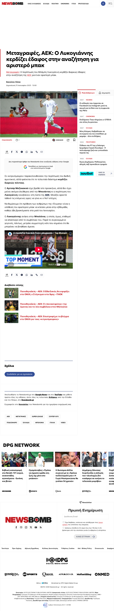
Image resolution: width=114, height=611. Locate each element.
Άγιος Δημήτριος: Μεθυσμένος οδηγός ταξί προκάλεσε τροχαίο (93, 163)
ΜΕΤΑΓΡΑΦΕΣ (21, 416)
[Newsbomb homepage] (12, 3)
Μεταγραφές (12, 72)
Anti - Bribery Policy (85, 548)
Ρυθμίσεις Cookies (67, 548)
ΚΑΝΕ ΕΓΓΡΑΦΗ (83, 537)
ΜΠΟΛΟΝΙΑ (39, 422)
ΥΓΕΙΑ (73, 4)
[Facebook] (16, 527)
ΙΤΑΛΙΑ (52, 422)
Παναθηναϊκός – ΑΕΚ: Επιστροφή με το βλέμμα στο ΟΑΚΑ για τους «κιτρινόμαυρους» (44, 318)
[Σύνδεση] (103, 3)
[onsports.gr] (30, 574)
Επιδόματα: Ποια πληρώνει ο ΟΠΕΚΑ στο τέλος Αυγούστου (95, 120)
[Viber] (21, 527)
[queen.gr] (48, 574)
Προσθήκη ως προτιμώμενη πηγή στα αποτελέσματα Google (40, 167)
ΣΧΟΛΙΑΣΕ (59, 140)
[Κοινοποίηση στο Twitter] (17, 152)
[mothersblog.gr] (84, 574)
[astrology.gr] (66, 574)
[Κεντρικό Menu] (110, 3)
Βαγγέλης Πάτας (13, 82)
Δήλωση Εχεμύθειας (32, 548)
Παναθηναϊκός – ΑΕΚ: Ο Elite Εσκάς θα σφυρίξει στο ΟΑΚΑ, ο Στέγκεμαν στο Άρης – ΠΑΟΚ (44, 293)
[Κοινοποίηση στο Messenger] (21, 152)
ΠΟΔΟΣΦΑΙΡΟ (7, 140)
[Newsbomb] (28, 520)
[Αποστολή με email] (42, 152)
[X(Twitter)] (31, 527)
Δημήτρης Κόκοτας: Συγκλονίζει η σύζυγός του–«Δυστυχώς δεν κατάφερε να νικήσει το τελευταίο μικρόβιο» (93, 475)
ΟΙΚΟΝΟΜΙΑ (65, 4)
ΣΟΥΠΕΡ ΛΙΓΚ (54, 416)
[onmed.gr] (102, 574)
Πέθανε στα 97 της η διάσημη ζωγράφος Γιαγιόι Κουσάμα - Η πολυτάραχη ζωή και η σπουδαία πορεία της (93, 149)
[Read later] (74, 140)
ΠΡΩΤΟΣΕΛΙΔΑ (83, 4)
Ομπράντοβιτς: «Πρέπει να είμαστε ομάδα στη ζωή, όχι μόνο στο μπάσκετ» (40, 474)
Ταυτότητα (5, 548)
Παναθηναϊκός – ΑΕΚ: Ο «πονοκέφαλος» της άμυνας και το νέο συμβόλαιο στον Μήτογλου (43, 305)
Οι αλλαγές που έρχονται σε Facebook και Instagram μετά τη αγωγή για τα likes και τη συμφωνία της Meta (94, 107)
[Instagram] (26, 527)
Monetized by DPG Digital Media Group (64, 583)
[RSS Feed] (41, 527)
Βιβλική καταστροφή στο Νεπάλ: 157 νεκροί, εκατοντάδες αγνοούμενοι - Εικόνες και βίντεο (12, 475)
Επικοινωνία (99, 548)
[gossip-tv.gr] (12, 574)
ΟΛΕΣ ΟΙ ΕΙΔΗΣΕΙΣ (34, 4)
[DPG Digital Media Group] (57, 561)
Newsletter (23, 404)
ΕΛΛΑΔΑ (46, 4)
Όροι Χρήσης (16, 548)
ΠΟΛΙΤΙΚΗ (55, 4)
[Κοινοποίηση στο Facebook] (12, 152)
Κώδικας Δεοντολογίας (50, 548)
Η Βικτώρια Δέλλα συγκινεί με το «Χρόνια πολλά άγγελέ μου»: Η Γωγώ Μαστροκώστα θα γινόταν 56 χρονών (67, 475)
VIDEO (63, 422)
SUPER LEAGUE (37, 416)
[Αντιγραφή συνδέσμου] (68, 140)
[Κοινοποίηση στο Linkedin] (32, 152)
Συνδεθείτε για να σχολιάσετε (19, 374)
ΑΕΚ (29, 75)
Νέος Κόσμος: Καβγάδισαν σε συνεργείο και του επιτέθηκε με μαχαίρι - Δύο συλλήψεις (93, 133)
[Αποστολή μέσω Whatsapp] (26, 152)
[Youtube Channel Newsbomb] (36, 527)
